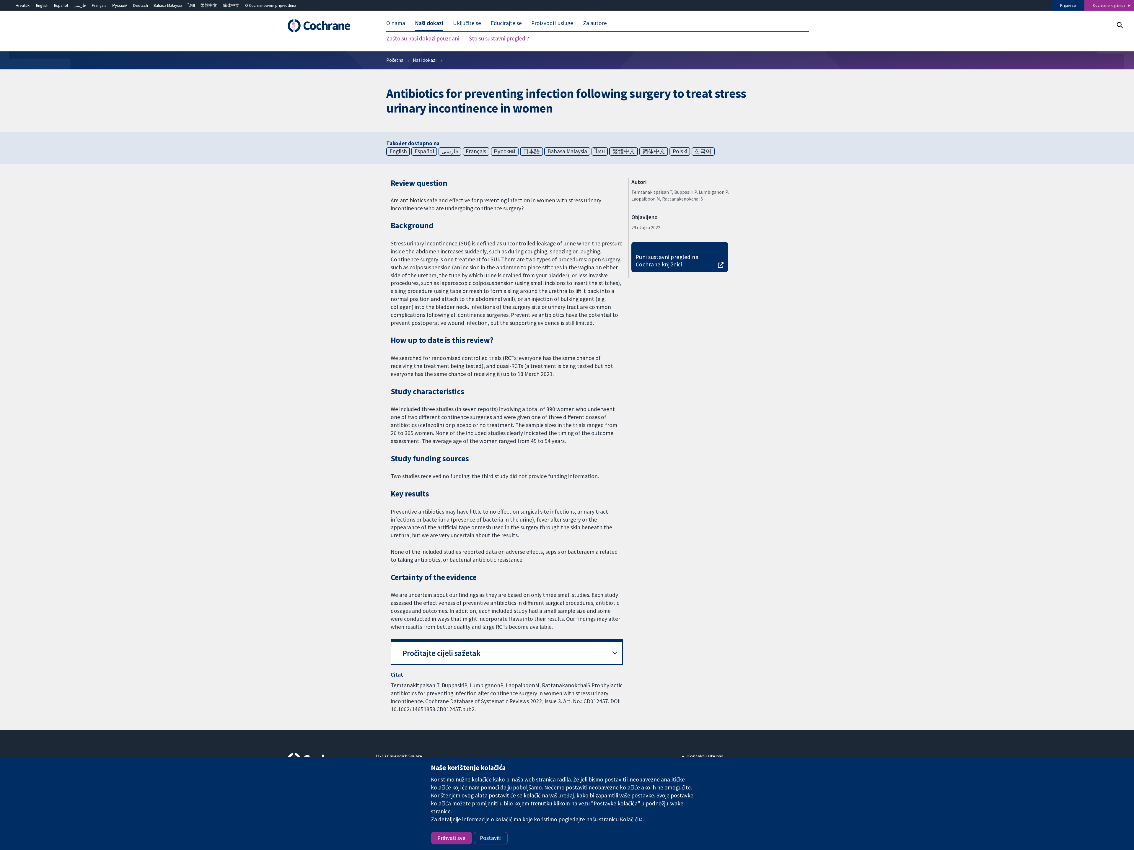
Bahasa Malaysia (168, 5)
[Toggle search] (1119, 25)
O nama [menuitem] (395, 23)
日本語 (531, 151)
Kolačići (629, 819)
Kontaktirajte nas (705, 756)
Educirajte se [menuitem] (506, 23)
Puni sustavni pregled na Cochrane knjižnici (667, 260)
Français (99, 5)
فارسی (80, 5)
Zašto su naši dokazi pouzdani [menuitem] (422, 38)
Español (61, 5)
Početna (394, 60)
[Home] (327, 25)
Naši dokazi (424, 60)
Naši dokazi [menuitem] (429, 23)
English (42, 5)
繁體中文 (209, 5)
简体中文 (231, 5)
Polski (680, 151)
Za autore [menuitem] (595, 23)
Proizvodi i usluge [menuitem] (552, 23)
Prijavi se (1068, 5)
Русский (120, 5)
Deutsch (140, 5)
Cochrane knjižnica (1109, 5)
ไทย (191, 5)
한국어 (703, 151)
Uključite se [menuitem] (467, 23)
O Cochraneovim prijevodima (270, 5)
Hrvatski (23, 5)
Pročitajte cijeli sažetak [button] (441, 653)
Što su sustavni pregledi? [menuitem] (499, 38)
